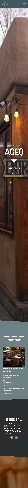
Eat (14, 178)
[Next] (16, 438)
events (14, 173)
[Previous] (12, 438)
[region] (14, 431)
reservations (14, 168)
